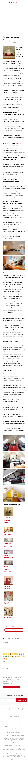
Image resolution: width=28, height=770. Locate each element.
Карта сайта (14, 759)
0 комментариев (10, 626)
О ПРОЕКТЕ (10, 714)
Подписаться (22, 700)
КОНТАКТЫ (18, 714)
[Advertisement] (14, 20)
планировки (19, 81)
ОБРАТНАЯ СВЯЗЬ (14, 716)
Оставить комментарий (14, 630)
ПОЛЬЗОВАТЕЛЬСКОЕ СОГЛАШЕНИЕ (14, 719)
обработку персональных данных (12, 679)
